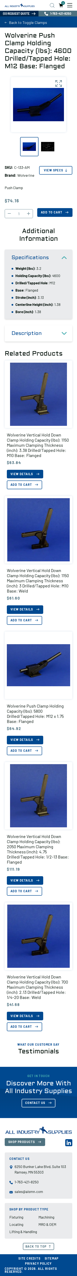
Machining (46, 1217)
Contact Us (35, 1103)
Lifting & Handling (23, 1231)
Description (27, 333)
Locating (16, 1224)
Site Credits (29, 1258)
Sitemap (52, 1258)
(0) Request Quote (16, 13)
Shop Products (21, 1142)
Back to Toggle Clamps (28, 22)
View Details (21, 474)
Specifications (30, 257)
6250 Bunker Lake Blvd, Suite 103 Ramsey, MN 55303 (40, 1169)
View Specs (53, 170)
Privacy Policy (38, 1263)
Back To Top (35, 1246)
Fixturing (16, 1217)
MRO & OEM (47, 1224)
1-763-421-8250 (60, 13)
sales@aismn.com (29, 1191)
